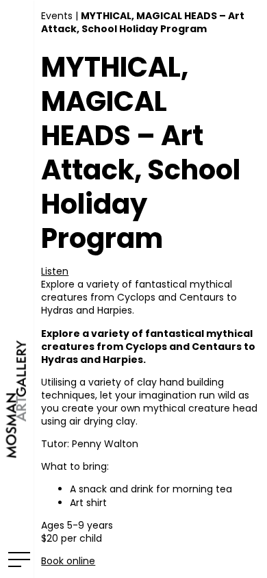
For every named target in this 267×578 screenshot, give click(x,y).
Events (57, 16)
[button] (54, 271)
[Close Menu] (17, 559)
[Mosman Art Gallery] (17, 289)
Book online (68, 561)
